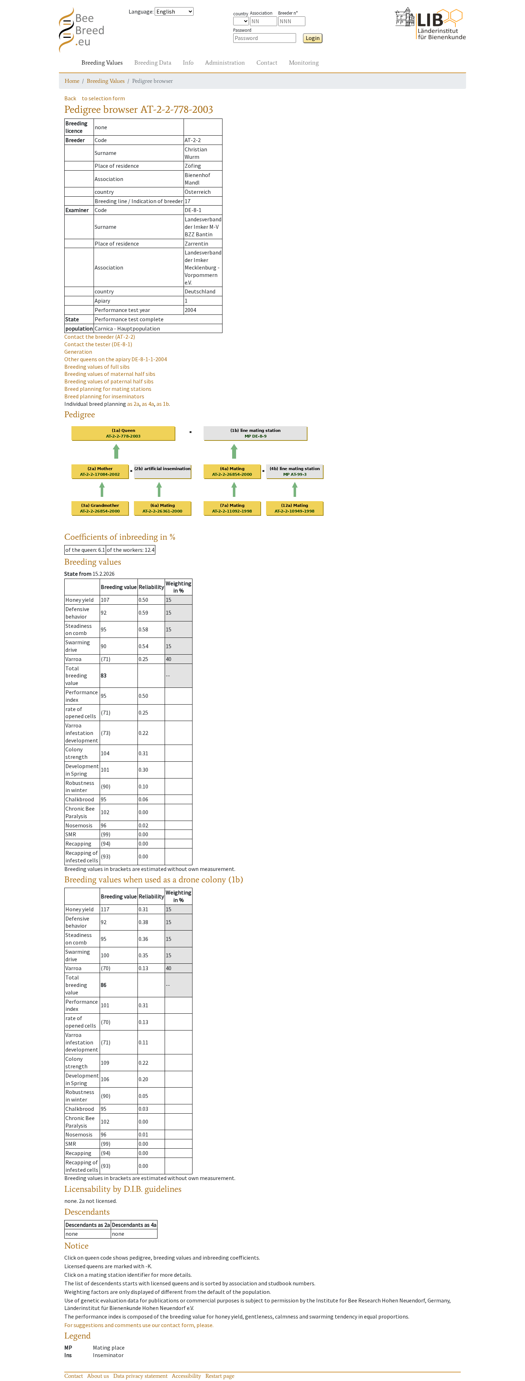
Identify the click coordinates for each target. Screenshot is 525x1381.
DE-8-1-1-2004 (115, 359)
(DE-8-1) (98, 344)
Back (70, 98)
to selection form (103, 98)
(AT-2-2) (99, 336)
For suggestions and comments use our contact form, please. (139, 1325)
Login (313, 37)
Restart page (219, 1375)
